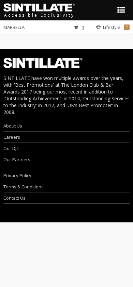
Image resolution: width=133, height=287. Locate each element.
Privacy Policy (17, 175)
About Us (12, 126)
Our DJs (11, 148)
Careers (11, 137)
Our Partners (16, 159)
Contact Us (14, 198)
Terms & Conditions (23, 187)
